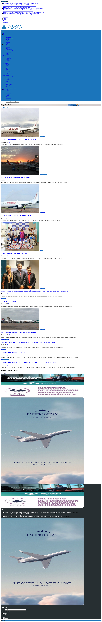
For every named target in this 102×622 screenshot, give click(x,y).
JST (7, 81)
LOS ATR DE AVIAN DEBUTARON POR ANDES (15, 177)
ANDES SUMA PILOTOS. (8, 301)
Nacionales (8, 35)
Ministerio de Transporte (11, 76)
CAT (7, 53)
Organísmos (6, 75)
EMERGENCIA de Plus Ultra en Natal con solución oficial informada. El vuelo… (21, 3)
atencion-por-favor (5, 339)
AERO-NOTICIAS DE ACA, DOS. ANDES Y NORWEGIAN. (18, 332)
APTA (7, 66)
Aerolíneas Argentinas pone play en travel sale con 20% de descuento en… (19, 4)
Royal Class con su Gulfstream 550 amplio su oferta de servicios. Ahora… (19, 6)
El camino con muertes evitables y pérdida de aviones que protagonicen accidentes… (21, 9)
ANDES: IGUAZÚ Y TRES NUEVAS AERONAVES (16, 215)
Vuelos (7, 90)
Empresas (8, 60)
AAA (7, 69)
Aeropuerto (8, 58)
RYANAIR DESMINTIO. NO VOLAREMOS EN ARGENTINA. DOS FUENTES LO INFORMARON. (30, 342)
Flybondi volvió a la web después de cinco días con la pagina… (17, 7)
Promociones (6, 89)
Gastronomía (9, 49)
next (8, 373)
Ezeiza (4, 55)
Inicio (4, 33)
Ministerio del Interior (11, 88)
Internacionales (9, 38)
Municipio (8, 57)
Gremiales (5, 63)
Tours (7, 96)
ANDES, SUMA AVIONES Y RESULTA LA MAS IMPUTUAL (19, 139)
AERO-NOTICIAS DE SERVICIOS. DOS (13, 352)
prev (1, 373)
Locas (7, 43)
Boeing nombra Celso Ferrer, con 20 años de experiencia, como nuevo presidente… (21, 13)
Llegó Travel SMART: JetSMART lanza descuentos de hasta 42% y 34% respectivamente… (23, 8)
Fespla (7, 73)
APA (7, 65)
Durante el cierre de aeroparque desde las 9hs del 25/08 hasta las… (18, 11)
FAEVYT (8, 52)
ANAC (7, 78)
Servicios (8, 39)
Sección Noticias (43, 174)
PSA (7, 86)
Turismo (5, 44)
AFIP (7, 83)
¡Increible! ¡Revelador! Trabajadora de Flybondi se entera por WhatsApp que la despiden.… (23, 12)
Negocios (8, 42)
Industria (8, 40)
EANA (7, 80)
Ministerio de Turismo (11, 50)
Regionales (8, 37)
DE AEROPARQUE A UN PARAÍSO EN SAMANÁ (15, 253)
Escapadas (8, 93)
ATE (7, 70)
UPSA (7, 68)
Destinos (8, 47)
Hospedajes (8, 94)
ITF (7, 74)
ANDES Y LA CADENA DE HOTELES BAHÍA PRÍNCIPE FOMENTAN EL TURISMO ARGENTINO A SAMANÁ (34, 291)
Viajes (7, 45)
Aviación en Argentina (5, 611)
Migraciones (9, 84)
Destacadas (42, 136)
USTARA (8, 71)
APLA (7, 64)
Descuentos (8, 98)
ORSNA (8, 79)
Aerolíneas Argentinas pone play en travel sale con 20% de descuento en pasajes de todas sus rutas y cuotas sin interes (29, 513)
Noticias (5, 34)
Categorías (3, 609)
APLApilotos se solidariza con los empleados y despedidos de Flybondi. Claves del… (22, 14)
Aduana (8, 85)
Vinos (7, 48)
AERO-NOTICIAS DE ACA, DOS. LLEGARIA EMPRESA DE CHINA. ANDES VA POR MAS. (28, 362)
